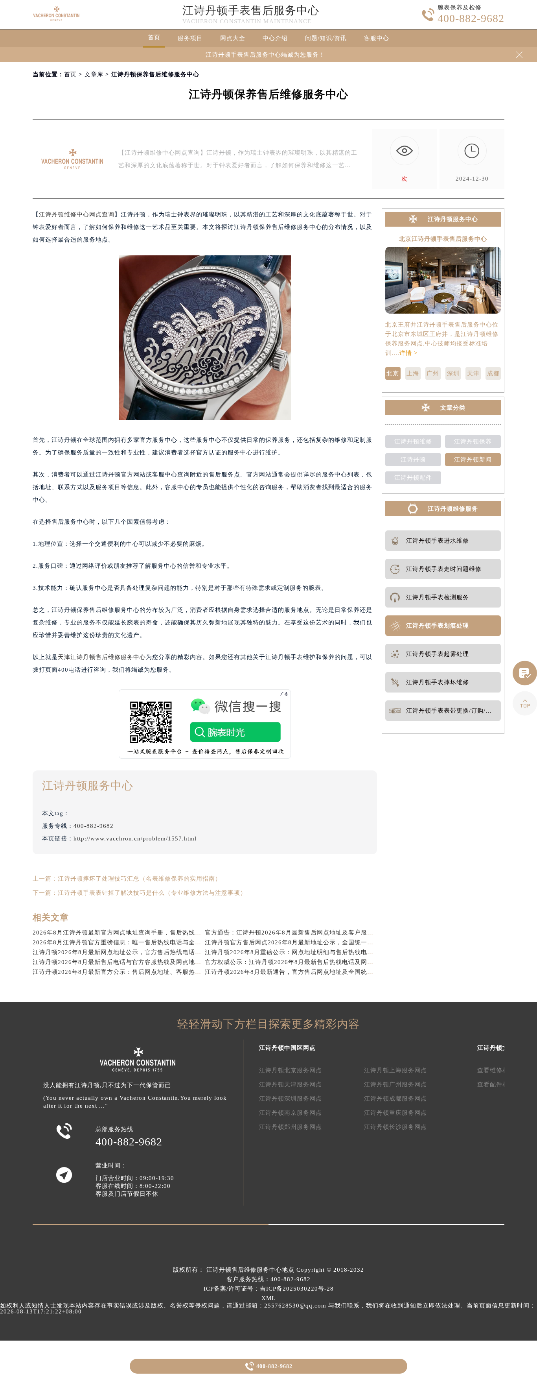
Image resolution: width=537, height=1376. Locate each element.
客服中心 (376, 38)
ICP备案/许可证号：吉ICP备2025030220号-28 (269, 1288)
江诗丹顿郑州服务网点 (290, 1127)
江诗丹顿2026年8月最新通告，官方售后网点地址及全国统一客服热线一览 (308, 972)
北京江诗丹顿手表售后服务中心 (443, 239)
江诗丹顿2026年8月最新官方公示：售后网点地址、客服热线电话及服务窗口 (139, 972)
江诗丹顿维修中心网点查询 (76, 214)
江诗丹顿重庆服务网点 (395, 1113)
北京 (392, 373)
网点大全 (232, 38)
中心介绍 (275, 38)
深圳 (453, 373)
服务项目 (190, 38)
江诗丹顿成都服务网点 (395, 1098)
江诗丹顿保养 (473, 441)
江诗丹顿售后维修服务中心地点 (250, 1270)
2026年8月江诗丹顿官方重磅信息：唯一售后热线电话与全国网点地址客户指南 (142, 942)
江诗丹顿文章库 (499, 1048)
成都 (493, 373)
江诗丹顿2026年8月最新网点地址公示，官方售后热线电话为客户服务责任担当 (142, 952)
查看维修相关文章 (502, 1070)
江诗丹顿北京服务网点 (290, 1070)
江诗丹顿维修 (413, 441)
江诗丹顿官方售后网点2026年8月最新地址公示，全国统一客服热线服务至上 (311, 942)
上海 (412, 373)
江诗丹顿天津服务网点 (290, 1084)
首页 (154, 37)
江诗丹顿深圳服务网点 (290, 1098)
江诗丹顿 (413, 459)
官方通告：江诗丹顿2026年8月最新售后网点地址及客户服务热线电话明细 (308, 932)
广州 (433, 373)
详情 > (408, 353)
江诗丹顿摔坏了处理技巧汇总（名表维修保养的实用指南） (139, 878)
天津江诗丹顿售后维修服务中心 (102, 657)
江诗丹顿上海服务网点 (395, 1070)
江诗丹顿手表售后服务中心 (250, 10)
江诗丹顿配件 (413, 478)
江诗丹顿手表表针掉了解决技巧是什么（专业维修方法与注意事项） (152, 893)
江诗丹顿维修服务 (453, 509)
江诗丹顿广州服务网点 (395, 1084)
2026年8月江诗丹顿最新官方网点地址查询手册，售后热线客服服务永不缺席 (139, 932)
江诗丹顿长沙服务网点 (395, 1127)
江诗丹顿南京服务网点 (290, 1113)
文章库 (94, 74)
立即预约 (269, 700)
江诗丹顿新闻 (473, 459)
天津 (473, 373)
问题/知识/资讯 (326, 38)
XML (268, 1298)
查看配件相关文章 (502, 1084)
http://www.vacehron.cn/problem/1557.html (135, 838)
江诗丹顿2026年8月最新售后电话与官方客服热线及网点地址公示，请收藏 (136, 962)
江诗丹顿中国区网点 (287, 1048)
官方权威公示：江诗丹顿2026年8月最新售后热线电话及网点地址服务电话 (308, 962)
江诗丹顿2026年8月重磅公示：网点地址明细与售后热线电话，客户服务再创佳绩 (317, 952)
